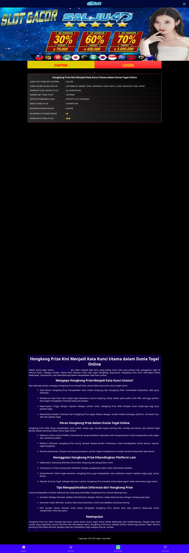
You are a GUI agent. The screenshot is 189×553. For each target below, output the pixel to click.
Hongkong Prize (62, 370)
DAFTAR (61, 65)
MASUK (24, 551)
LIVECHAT (165, 551)
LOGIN (128, 65)
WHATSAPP (118, 551)
